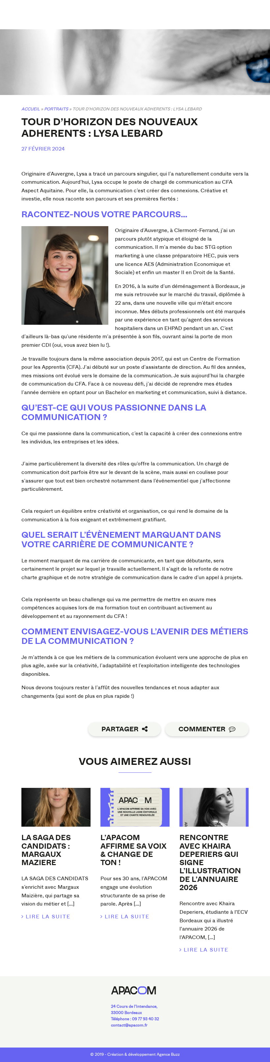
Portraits (56, 109)
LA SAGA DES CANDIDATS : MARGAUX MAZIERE (46, 850)
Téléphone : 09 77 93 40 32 (135, 1019)
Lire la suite (48, 916)
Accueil (30, 109)
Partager (120, 729)
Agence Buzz (168, 1054)
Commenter (202, 729)
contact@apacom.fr (129, 1025)
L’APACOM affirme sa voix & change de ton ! (133, 850)
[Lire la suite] (56, 807)
